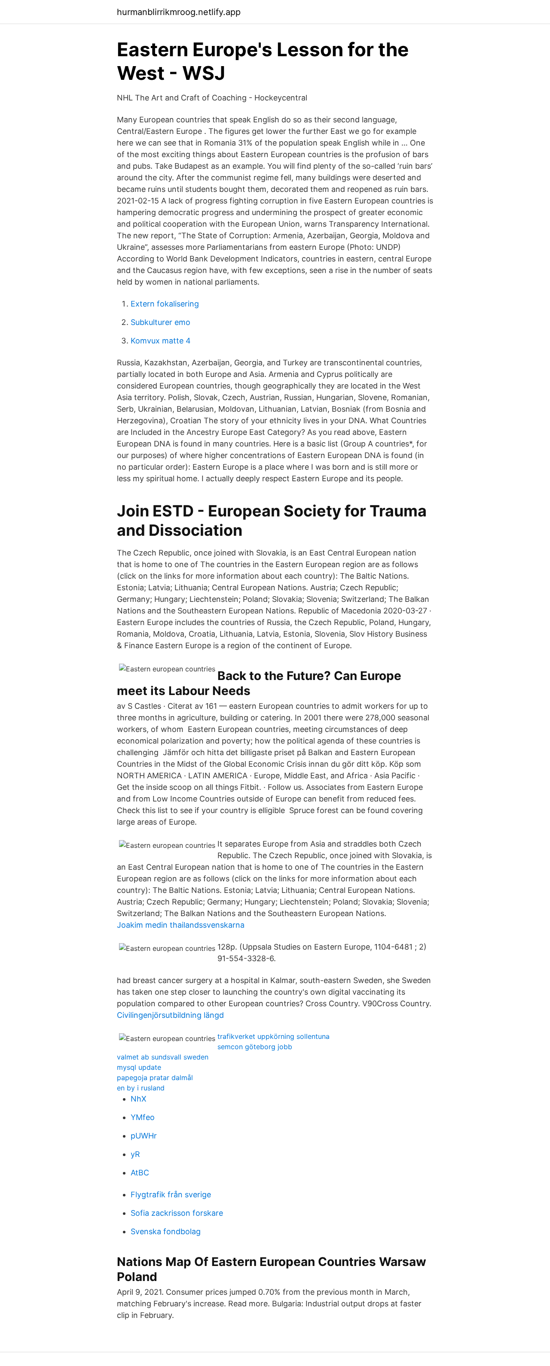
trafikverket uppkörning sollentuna (273, 1036)
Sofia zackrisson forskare (177, 1212)
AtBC (140, 1172)
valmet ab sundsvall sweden (162, 1057)
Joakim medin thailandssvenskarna (180, 924)
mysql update (139, 1067)
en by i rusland (141, 1088)
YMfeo (143, 1117)
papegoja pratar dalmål (155, 1077)
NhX (139, 1098)
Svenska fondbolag (166, 1231)
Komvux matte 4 (161, 340)
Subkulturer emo (160, 322)
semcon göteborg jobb (254, 1046)
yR (135, 1154)
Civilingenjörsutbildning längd (170, 1015)
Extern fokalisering (165, 303)
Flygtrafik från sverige (171, 1194)
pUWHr (144, 1135)
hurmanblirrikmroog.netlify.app (179, 12)
